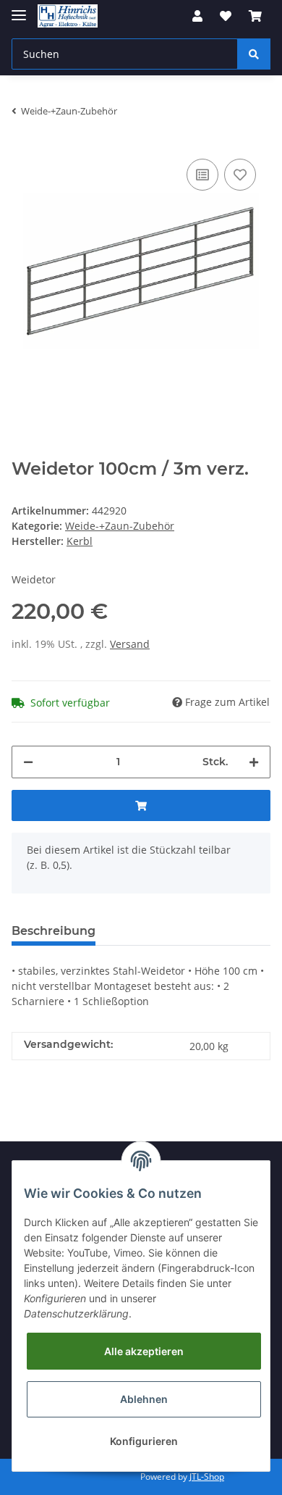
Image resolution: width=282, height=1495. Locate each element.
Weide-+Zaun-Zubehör (119, 526)
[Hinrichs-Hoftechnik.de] (68, 16)
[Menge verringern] (28, 762)
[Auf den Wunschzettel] (240, 175)
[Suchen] (253, 54)
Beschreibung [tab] (53, 931)
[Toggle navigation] (19, 9)
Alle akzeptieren (144, 1351)
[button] (197, 15)
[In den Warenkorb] (141, 805)
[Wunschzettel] (225, 15)
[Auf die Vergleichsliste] (202, 175)
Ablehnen (144, 1399)
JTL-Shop (206, 1476)
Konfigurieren (144, 1441)
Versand (130, 644)
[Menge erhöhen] (254, 762)
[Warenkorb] (255, 15)
